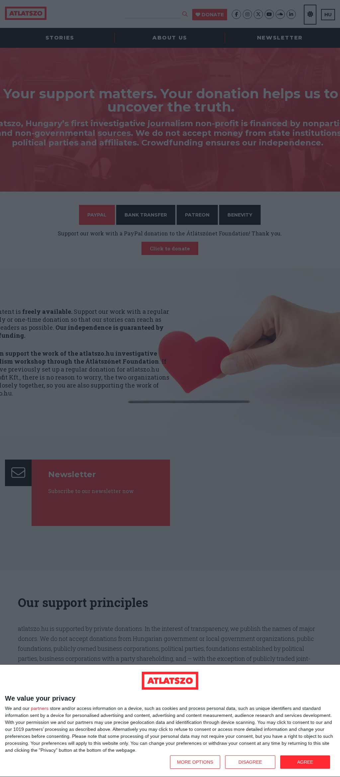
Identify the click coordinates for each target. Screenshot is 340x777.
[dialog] (170, 721)
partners (39, 708)
